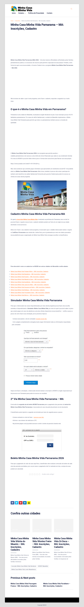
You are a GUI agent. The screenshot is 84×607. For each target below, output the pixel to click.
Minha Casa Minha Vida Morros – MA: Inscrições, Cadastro (27, 295)
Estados (21, 13)
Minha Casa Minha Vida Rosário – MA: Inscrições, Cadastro (28, 277)
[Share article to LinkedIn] (25, 502)
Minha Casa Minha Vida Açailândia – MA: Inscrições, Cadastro (28, 282)
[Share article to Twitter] (16, 502)
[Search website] (71, 8)
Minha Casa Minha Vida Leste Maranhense (23, 569)
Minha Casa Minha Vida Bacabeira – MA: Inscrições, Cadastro (28, 274)
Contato (49, 13)
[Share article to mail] (29, 502)
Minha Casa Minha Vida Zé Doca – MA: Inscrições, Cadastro (63, 542)
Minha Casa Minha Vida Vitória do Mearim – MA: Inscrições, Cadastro (20, 544)
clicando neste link (41, 319)
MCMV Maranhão (43, 566)
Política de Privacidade (36, 13)
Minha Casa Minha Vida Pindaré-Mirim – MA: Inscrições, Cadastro (29, 271)
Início (14, 13)
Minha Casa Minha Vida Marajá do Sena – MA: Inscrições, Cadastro (30, 279)
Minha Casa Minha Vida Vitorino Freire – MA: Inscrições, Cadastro (42, 542)
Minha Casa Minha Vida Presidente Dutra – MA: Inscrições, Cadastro (30, 292)
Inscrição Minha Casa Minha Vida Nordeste (23, 566)
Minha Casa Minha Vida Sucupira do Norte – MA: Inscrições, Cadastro (30, 287)
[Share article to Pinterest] (20, 502)
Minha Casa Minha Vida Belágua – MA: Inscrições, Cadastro (28, 290)
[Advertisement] (42, 44)
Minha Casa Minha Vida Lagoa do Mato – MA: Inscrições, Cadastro (30, 284)
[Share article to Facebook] (12, 502)
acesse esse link (39, 417)
